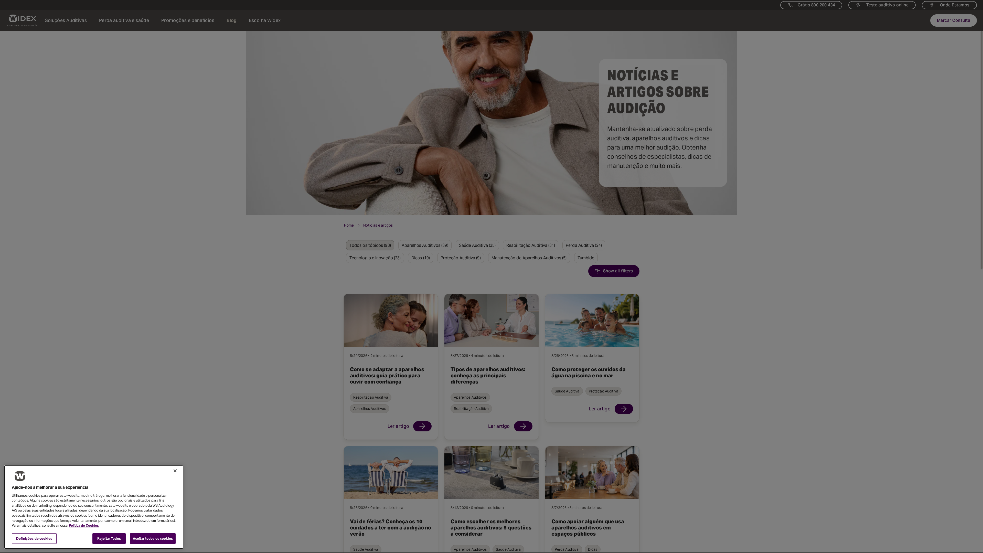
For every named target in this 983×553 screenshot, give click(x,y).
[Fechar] (175, 470)
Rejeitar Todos (109, 538)
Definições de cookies (34, 538)
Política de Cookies (84, 525)
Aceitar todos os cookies (153, 538)
